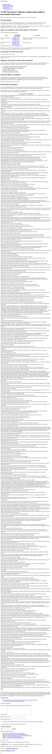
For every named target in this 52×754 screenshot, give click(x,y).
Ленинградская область (8, 6)
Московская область (8, 5)
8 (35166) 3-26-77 (15, 42)
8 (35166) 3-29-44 (15, 41)
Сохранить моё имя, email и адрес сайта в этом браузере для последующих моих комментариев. (22, 721)
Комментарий (4, 714)
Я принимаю (13, 724)
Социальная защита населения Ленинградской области (20, 735)
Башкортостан (6, 7)
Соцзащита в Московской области (14, 736)
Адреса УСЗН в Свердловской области (15, 737)
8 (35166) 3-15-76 (15, 37)
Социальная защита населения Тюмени (16, 733)
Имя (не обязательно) (5, 716)
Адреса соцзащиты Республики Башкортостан (18, 734)
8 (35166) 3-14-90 (15, 44)
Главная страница (7, 4)
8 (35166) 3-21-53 (15, 38)
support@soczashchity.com (12, 748)
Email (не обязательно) (5, 719)
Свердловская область (8, 8)
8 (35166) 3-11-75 (15, 43)
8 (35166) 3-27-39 (15, 39)
